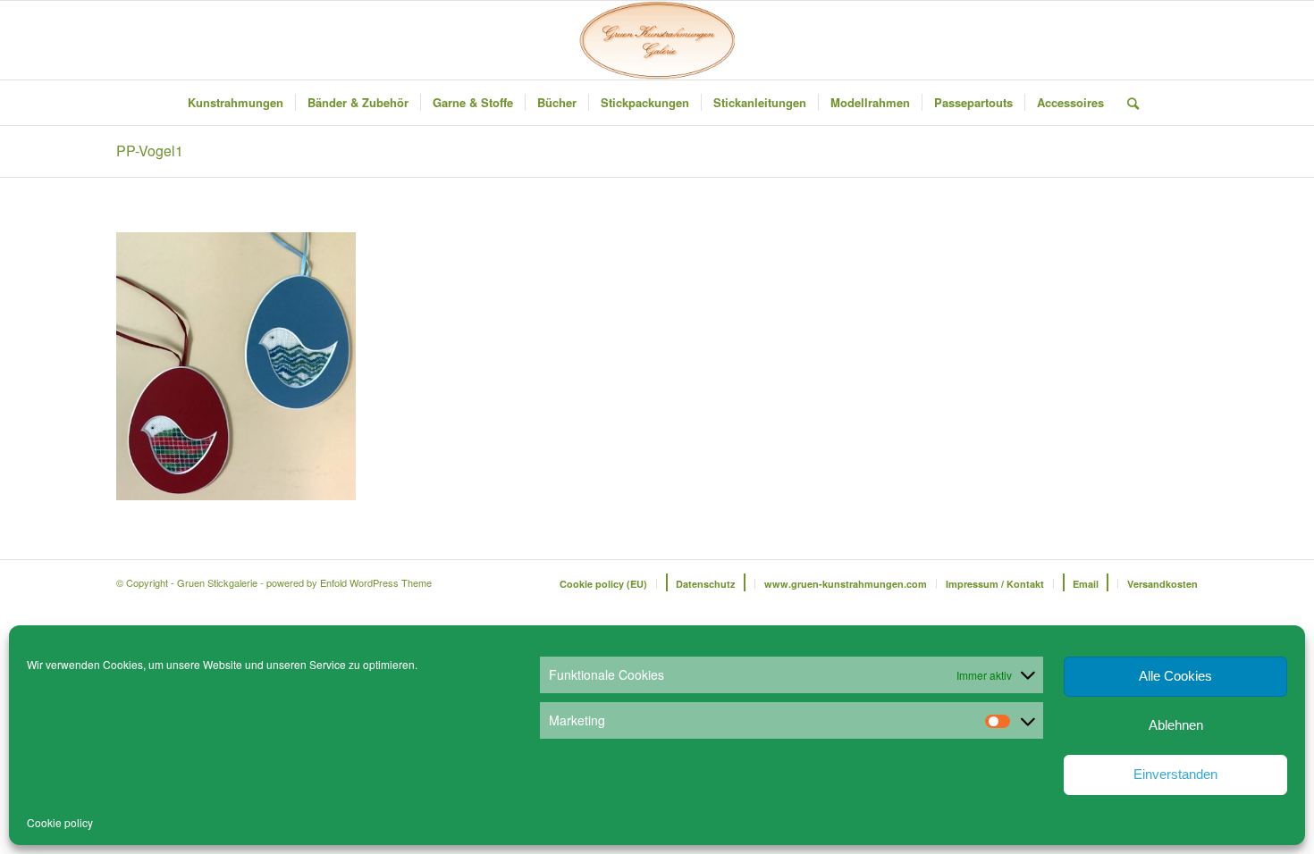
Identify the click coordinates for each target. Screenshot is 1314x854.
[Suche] (1127, 102)
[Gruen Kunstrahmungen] (657, 40)
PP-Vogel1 (149, 150)
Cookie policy (60, 822)
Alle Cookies (1175, 675)
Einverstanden (1175, 774)
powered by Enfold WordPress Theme (349, 582)
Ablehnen (1176, 725)
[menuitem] (235, 102)
